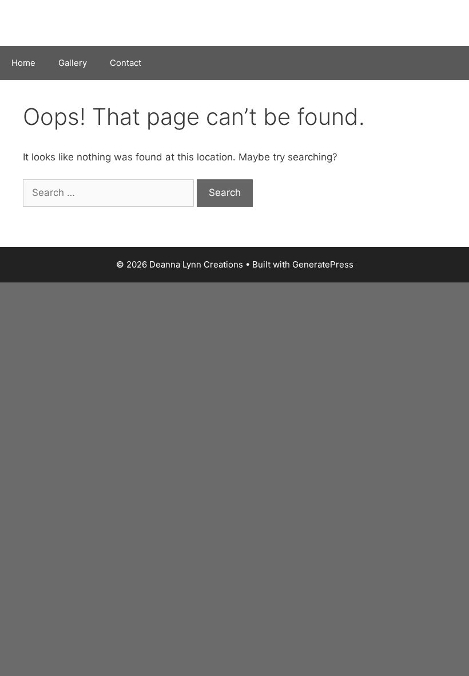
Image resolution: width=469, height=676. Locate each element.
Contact (125, 62)
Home (23, 62)
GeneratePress (322, 264)
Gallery (72, 62)
